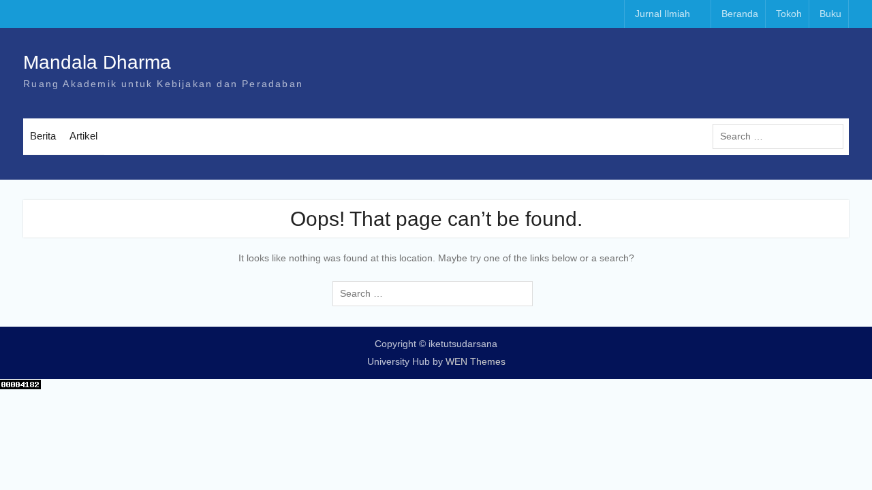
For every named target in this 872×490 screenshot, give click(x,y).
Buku (830, 13)
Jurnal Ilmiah (662, 13)
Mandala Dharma (97, 62)
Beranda (739, 13)
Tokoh (789, 13)
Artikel (83, 136)
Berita (43, 136)
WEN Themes (475, 361)
